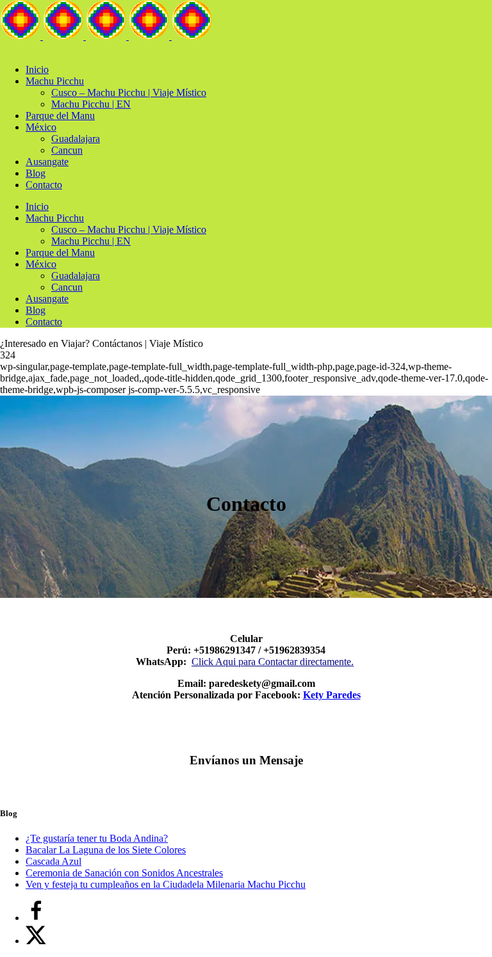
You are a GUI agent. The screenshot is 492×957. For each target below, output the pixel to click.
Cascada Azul (53, 861)
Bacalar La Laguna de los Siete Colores (106, 849)
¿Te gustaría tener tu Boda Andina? (97, 838)
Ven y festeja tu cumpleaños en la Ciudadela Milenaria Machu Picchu (166, 884)
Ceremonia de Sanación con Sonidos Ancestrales (124, 872)
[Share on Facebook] (36, 917)
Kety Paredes (332, 694)
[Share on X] (36, 940)
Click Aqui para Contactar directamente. (273, 661)
